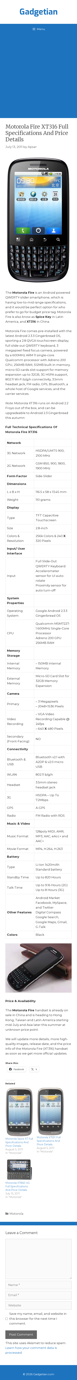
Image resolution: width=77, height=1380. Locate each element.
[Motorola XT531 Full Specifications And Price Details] (50, 1111)
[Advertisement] (38, 74)
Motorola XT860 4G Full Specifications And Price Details (17, 1186)
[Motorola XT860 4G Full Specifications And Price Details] (19, 1169)
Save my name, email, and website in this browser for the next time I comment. (38, 1318)
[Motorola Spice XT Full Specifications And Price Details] (19, 1112)
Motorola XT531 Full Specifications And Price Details (49, 1141)
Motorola (16, 1213)
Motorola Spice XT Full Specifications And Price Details (19, 1142)
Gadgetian (39, 12)
